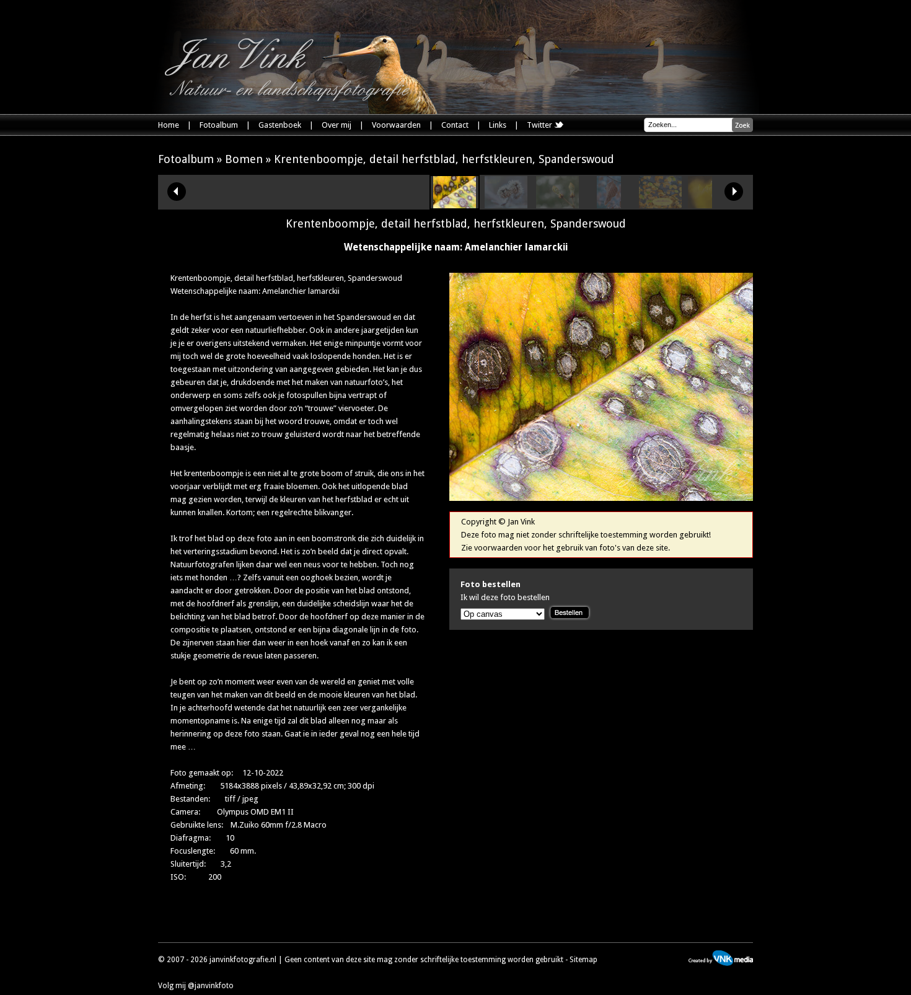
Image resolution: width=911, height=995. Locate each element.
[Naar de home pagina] (301, 74)
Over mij (336, 125)
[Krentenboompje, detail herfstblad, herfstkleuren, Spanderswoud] (454, 205)
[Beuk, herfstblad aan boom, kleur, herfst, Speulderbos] (660, 205)
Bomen (244, 159)
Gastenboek (279, 125)
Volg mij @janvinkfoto (196, 985)
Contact (455, 125)
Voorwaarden (396, 125)
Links (497, 125)
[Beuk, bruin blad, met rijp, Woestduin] (609, 205)
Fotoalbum (219, 125)
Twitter (540, 125)
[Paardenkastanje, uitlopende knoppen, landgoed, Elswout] (557, 205)
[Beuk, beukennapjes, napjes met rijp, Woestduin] (506, 205)
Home (168, 125)
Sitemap (583, 959)
